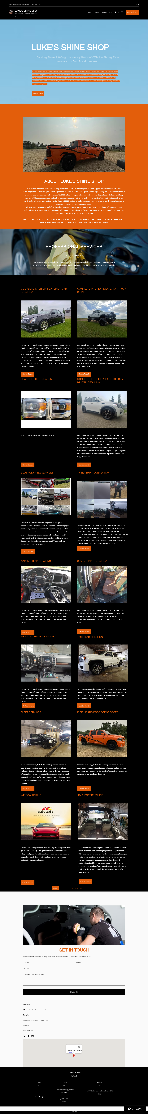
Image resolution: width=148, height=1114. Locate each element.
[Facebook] (119, 12)
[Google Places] (115, 12)
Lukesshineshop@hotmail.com (19, 4)
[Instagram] (122, 12)
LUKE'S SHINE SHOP (26, 10)
